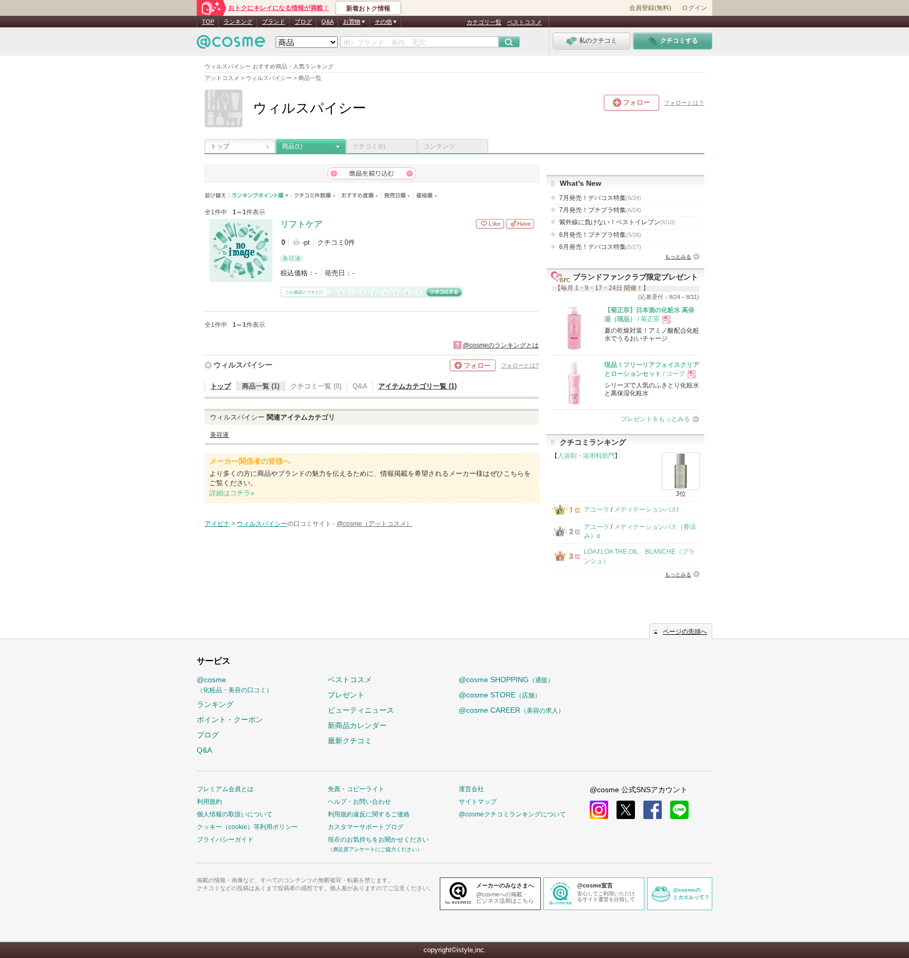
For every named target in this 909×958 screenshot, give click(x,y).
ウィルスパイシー (243, 365)
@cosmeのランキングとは (501, 345)
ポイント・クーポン (230, 719)
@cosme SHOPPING (506, 679)
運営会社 (471, 789)
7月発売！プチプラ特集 (600, 210)
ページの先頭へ (685, 631)
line (679, 810)
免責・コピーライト (356, 789)
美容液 (291, 258)
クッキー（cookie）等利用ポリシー (247, 827)
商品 (292, 146)
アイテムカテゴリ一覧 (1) (417, 386)
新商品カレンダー (357, 725)
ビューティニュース (361, 710)
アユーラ (596, 509)
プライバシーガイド (225, 839)
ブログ (303, 21)
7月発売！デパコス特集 (600, 198)
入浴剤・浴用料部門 (586, 456)
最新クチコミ (350, 740)
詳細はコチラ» (231, 493)
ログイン (694, 8)
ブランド (273, 21)
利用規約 (209, 801)
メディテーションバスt (646, 509)
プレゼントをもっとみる (655, 419)
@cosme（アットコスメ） (374, 523)
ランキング (238, 21)
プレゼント (346, 695)
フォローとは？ (684, 102)
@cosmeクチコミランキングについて (512, 814)
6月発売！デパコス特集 (600, 247)
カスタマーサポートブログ (365, 827)
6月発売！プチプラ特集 (600, 234)
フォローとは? (520, 365)
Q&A (327, 21)
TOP (208, 21)
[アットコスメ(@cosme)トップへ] (231, 44)
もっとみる (678, 257)
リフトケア (301, 223)
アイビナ (217, 523)
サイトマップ (478, 801)
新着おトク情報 (368, 8)
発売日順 (397, 195)
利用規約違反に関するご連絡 (369, 814)
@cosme (234, 684)
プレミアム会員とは (225, 789)
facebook (652, 810)
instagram (599, 810)
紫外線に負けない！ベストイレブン (617, 222)
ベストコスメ (524, 22)
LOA (590, 551)
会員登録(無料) (650, 8)
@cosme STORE (500, 695)
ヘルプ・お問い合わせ (359, 801)
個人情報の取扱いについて (234, 814)
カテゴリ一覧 (484, 22)
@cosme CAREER (511, 710)
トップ (219, 146)
